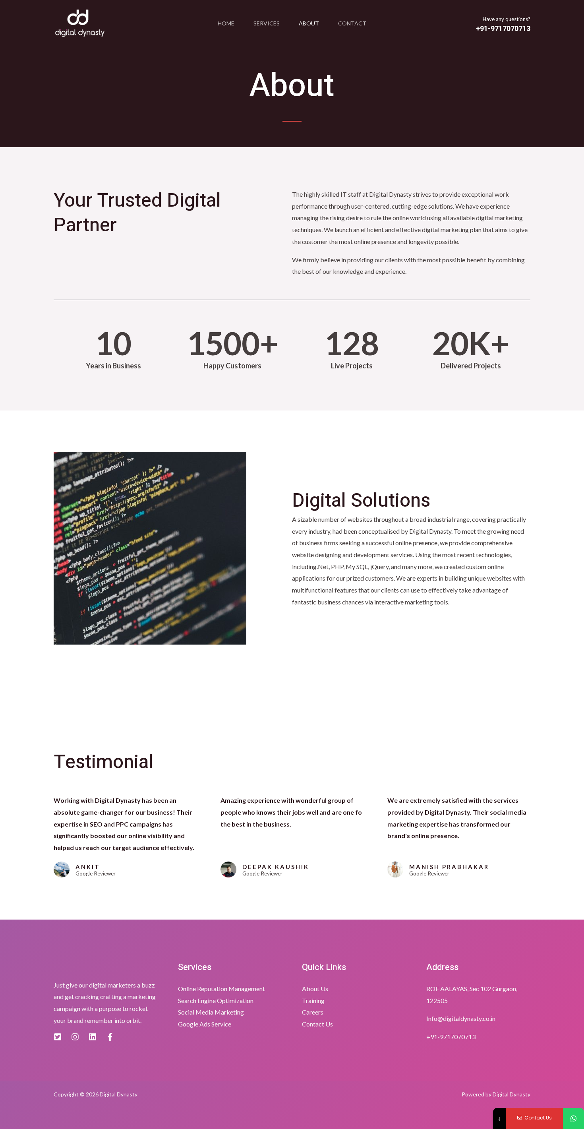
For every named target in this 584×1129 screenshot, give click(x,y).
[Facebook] (110, 1037)
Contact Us (317, 1024)
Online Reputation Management (221, 988)
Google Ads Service (204, 1024)
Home (226, 23)
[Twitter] (58, 1037)
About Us (315, 988)
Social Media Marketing (211, 1012)
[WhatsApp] (573, 1118)
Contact (352, 23)
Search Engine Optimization (215, 1000)
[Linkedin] (93, 1037)
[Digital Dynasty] (80, 23)
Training (313, 1000)
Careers (312, 1012)
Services (266, 23)
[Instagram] (75, 1037)
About (309, 23)
